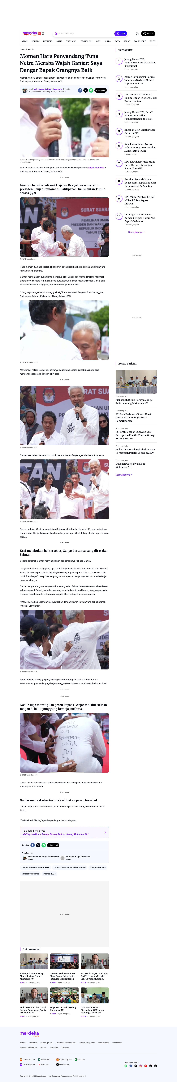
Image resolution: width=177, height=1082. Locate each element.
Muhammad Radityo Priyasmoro (48, 89)
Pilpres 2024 (49, 874)
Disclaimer (117, 1042)
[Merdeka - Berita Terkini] (34, 33)
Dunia (108, 41)
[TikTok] (150, 1066)
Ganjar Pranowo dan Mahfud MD (70, 867)
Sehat (127, 41)
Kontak (23, 1042)
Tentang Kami (46, 1042)
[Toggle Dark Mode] (137, 33)
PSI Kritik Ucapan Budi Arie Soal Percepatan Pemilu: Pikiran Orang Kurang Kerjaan (94, 976)
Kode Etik (54, 1047)
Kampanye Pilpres (30, 874)
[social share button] (80, 90)
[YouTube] (145, 1066)
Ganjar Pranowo (95, 167)
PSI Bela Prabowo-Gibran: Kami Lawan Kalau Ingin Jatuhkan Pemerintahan (63, 976)
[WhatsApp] (125, 1066)
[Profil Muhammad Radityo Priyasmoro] (25, 90)
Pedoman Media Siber (66, 1042)
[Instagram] (140, 1066)
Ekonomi (48, 41)
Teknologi (86, 41)
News (25, 41)
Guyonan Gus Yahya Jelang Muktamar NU (63, 1008)
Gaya (117, 41)
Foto (152, 41)
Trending (71, 41)
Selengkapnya (135, 232)
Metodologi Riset (87, 1042)
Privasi (43, 1047)
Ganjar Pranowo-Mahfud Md (35, 867)
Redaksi (33, 1042)
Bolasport (140, 41)
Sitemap (65, 1047)
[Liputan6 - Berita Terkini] (29, 1034)
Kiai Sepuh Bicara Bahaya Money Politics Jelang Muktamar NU (32, 976)
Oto (98, 41)
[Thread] (155, 1066)
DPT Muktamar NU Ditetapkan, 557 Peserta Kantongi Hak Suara (92, 1010)
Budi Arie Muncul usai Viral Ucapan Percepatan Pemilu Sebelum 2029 (33, 1010)
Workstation (103, 1042)
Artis (59, 41)
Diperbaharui (46, 92)
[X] (135, 1066)
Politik (35, 41)
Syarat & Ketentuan (28, 1047)
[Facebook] (130, 1066)
